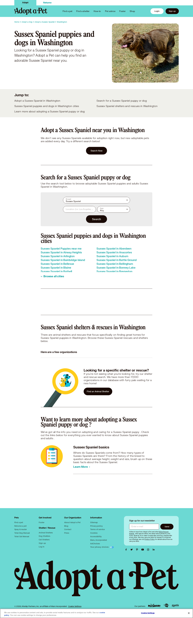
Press (66, 533)
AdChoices (95, 543)
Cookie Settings (74, 606)
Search (96, 219)
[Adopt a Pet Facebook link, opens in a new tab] (126, 550)
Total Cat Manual (21, 536)
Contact (67, 529)
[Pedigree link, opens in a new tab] (166, 605)
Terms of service (97, 529)
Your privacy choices (99, 547)
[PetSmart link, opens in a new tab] (154, 605)
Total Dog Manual (22, 533)
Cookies (93, 533)
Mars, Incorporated (98, 540)
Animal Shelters (46, 532)
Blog (66, 526)
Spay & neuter (20, 529)
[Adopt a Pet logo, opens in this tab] (96, 581)
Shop (132, 11)
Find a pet (18, 522)
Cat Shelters (44, 539)
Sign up (172, 11)
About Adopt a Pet (72, 522)
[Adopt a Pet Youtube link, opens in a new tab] (143, 550)
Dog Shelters (44, 536)
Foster (122, 11)
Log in (41, 547)
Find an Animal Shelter (98, 391)
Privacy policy (96, 526)
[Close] (189, 613)
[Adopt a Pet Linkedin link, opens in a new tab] (154, 550)
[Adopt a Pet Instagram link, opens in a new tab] (149, 550)
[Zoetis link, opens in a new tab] (175, 605)
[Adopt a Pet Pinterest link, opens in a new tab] (137, 550)
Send (167, 526)
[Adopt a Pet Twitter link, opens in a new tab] (132, 550)
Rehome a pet (20, 526)
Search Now (97, 150)
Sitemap (94, 522)
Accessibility (95, 536)
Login (156, 11)
